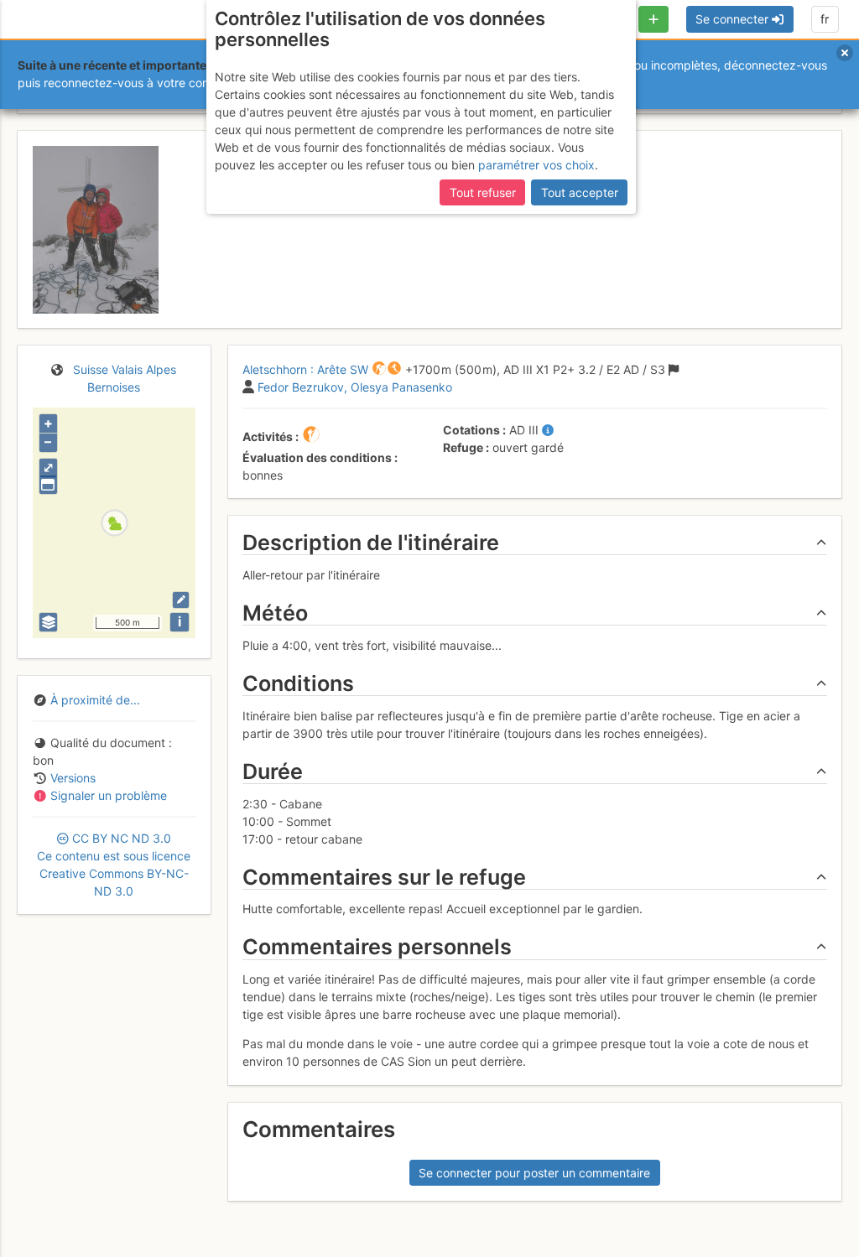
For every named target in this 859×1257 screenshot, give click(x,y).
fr (824, 19)
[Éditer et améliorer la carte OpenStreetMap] (181, 600)
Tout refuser (483, 192)
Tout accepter (579, 192)
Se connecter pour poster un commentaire (534, 1173)
